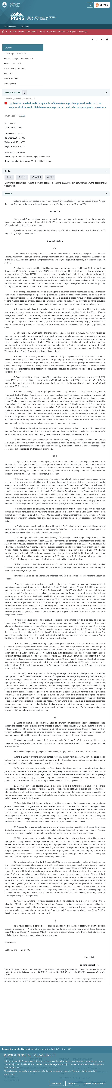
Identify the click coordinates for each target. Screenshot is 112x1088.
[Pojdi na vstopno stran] (11, 7)
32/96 (22, 116)
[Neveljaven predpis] (6, 103)
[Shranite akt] (97, 39)
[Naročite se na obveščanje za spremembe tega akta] (92, 39)
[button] (56, 92)
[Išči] (90, 5)
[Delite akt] (102, 39)
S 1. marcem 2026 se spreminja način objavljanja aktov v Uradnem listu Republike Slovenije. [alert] (47, 31)
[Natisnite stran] (107, 39)
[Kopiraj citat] (24, 92)
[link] (9, 26)
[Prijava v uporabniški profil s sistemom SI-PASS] (102, 5)
